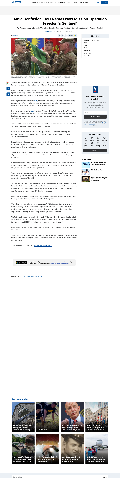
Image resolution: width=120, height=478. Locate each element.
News (75, 2)
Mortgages (42, 2)
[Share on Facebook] (59, 35)
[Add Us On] (8, 83)
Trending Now (86, 159)
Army (32, 111)
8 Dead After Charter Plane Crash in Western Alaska (98, 163)
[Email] (65, 35)
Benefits (69, 2)
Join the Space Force (97, 170)
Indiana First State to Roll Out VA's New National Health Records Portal (99, 178)
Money (50, 2)
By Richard (15, 35)
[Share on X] (62, 35)
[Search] (98, 2)
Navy (36, 101)
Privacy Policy (92, 124)
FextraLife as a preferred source (59, 263)
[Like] (8, 94)
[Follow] (8, 88)
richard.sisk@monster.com (43, 245)
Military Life (83, 2)
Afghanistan (48, 31)
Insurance (35, 2)
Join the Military (59, 2)
